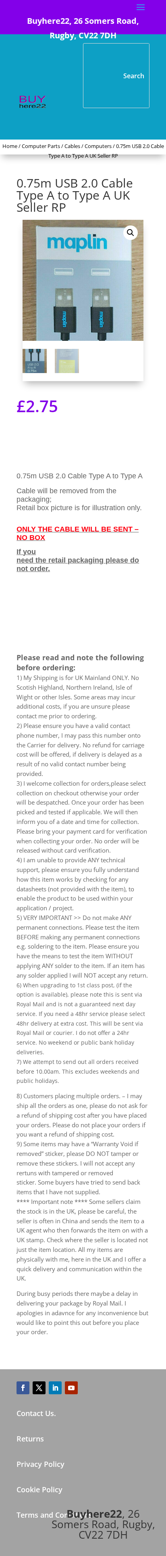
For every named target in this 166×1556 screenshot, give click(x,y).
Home (9, 146)
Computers (98, 146)
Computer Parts (41, 146)
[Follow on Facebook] (23, 1387)
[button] (130, 232)
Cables (72, 146)
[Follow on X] (39, 1387)
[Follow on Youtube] (71, 1387)
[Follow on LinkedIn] (55, 1387)
